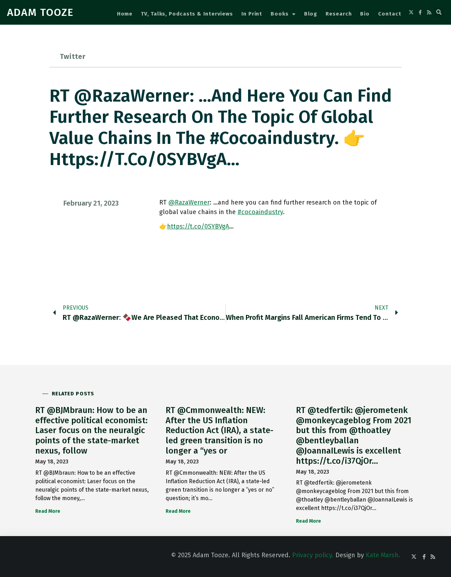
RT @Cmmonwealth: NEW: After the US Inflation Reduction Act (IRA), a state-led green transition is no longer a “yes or (219, 430)
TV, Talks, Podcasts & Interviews (187, 14)
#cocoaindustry (260, 212)
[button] (439, 12)
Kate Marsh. (383, 555)
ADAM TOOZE (40, 12)
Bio (365, 14)
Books (280, 14)
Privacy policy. (313, 555)
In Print (251, 14)
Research (339, 14)
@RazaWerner (189, 202)
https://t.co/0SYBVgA (198, 226)
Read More (47, 511)
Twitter (73, 56)
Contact (389, 14)
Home (125, 14)
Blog (310, 14)
